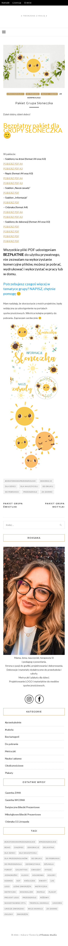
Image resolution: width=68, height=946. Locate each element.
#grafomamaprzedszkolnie (20, 481)
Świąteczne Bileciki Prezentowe (22, 807)
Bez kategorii (12, 736)
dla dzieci (10, 486)
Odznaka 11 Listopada (17, 821)
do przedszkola (13, 864)
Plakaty (9, 772)
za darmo (47, 492)
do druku (48, 486)
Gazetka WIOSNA (15, 799)
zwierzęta (22, 914)
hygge (48, 870)
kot (18, 881)
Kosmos (9, 881)
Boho (7, 847)
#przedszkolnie (15, 94)
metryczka (41, 886)
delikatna (48, 847)
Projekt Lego (12, 897)
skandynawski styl (15, 903)
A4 (21, 178)
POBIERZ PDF (11, 178)
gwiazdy (36, 870)
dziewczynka (33, 864)
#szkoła (9, 729)
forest (8, 870)
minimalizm (26, 892)
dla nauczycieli (29, 486)
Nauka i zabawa (49, 94)
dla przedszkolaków (16, 858)
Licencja (17, 3)
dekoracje (46, 481)
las (52, 881)
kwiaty (43, 881)
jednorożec (11, 875)
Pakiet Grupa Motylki (55, 505)
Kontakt (6, 3)
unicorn (57, 903)
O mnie (28, 3)
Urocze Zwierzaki (14, 909)
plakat (52, 892)
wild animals (35, 909)
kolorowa (38, 875)
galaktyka (22, 870)
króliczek (29, 881)
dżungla (49, 864)
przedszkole (30, 492)
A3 (21, 183)
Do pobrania (33, 94)
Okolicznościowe (14, 765)
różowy (44, 897)
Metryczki (10, 751)
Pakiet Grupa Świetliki (13, 505)
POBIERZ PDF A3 (13, 168)
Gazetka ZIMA (13, 792)
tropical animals (39, 903)
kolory (52, 875)
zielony (9, 914)
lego (7, 886)
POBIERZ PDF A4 (13, 163)
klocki (25, 875)
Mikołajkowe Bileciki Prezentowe (23, 814)
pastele (41, 892)
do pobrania (12, 492)
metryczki (10, 892)
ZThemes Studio (48, 935)
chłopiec (19, 847)
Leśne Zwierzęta (22, 886)
